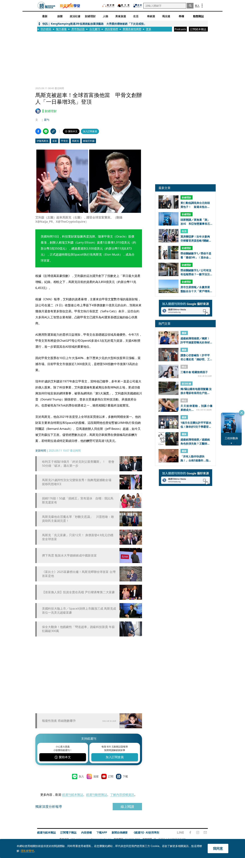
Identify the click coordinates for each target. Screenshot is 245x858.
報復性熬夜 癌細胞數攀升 (59, 721)
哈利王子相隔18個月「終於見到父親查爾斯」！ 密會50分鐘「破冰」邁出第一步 (78, 463)
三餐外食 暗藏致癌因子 (194, 372)
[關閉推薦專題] (241, 412)
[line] (180, 832)
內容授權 (86, 832)
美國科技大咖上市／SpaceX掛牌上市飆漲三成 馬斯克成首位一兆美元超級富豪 (79, 610)
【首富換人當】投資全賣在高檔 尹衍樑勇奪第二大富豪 (78, 592)
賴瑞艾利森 (89, 140)
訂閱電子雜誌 (68, 832)
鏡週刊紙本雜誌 (72, 795)
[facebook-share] (38, 131)
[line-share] (46, 131)
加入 (81, 776)
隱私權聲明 (27, 851)
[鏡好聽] (108, 5)
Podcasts (180, 29)
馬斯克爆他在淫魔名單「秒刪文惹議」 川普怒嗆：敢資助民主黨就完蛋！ (78, 518)
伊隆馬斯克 (42, 140)
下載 (125, 776)
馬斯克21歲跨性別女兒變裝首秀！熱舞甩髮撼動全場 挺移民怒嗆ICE (78, 482)
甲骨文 (64, 140)
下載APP (101, 832)
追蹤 (96, 776)
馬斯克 (75, 140)
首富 (54, 140)
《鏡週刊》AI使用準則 (145, 832)
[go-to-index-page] (46, 5)
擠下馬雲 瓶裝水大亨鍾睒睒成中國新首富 (69, 555)
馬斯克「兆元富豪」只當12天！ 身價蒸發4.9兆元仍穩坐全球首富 (77, 537)
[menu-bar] (202, 5)
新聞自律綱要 (120, 832)
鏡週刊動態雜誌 (96, 795)
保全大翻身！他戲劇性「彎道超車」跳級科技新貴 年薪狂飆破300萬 (78, 629)
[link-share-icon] (53, 131)
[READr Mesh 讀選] (138, 5)
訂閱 (110, 776)
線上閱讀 (127, 806)
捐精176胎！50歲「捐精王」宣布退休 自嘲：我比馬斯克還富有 (77, 500)
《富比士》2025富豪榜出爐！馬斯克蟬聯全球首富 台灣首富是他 (79, 574)
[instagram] (197, 832)
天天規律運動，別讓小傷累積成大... (196, 407)
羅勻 (46, 120)
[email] (205, 832)
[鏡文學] (124, 5)
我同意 (218, 848)
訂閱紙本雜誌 (198, 29)
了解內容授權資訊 (122, 795)
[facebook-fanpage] (190, 832)
